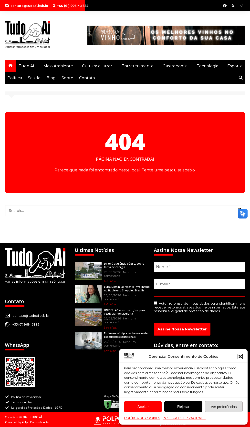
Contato (87, 78)
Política (14, 78)
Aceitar (143, 407)
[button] (240, 356)
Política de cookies (142, 418)
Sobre (67, 78)
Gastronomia (175, 66)
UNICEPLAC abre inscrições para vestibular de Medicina (124, 311)
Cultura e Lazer (97, 66)
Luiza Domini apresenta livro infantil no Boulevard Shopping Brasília (127, 288)
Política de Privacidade (184, 418)
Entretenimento (138, 66)
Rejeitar (183, 407)
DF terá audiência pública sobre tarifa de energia (124, 265)
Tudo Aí (26, 66)
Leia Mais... (111, 281)
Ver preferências (224, 407)
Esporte (235, 66)
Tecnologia (207, 66)
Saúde (34, 78)
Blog (51, 78)
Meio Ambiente (58, 66)
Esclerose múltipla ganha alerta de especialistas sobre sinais (125, 334)
